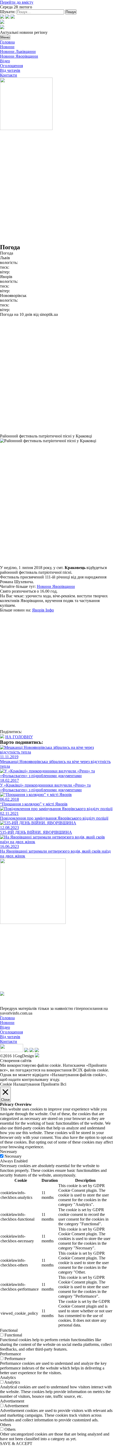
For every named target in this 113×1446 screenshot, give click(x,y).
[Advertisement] (56, 187)
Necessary (13, 1156)
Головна (7, 42)
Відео (5, 61)
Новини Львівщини (18, 51)
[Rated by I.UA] (11, 1050)
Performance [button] (10, 1354)
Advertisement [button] (12, 1401)
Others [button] (5, 1424)
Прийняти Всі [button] (53, 1084)
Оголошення (11, 65)
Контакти (8, 75)
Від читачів (10, 70)
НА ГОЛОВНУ (19, 737)
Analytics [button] (8, 1377)
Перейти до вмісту (16, 2)
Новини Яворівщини (19, 56)
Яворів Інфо (43, 610)
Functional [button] (9, 1330)
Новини (7, 47)
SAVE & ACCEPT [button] (16, 1443)
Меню (5, 37)
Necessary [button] (8, 1151)
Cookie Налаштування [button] (20, 1084)
